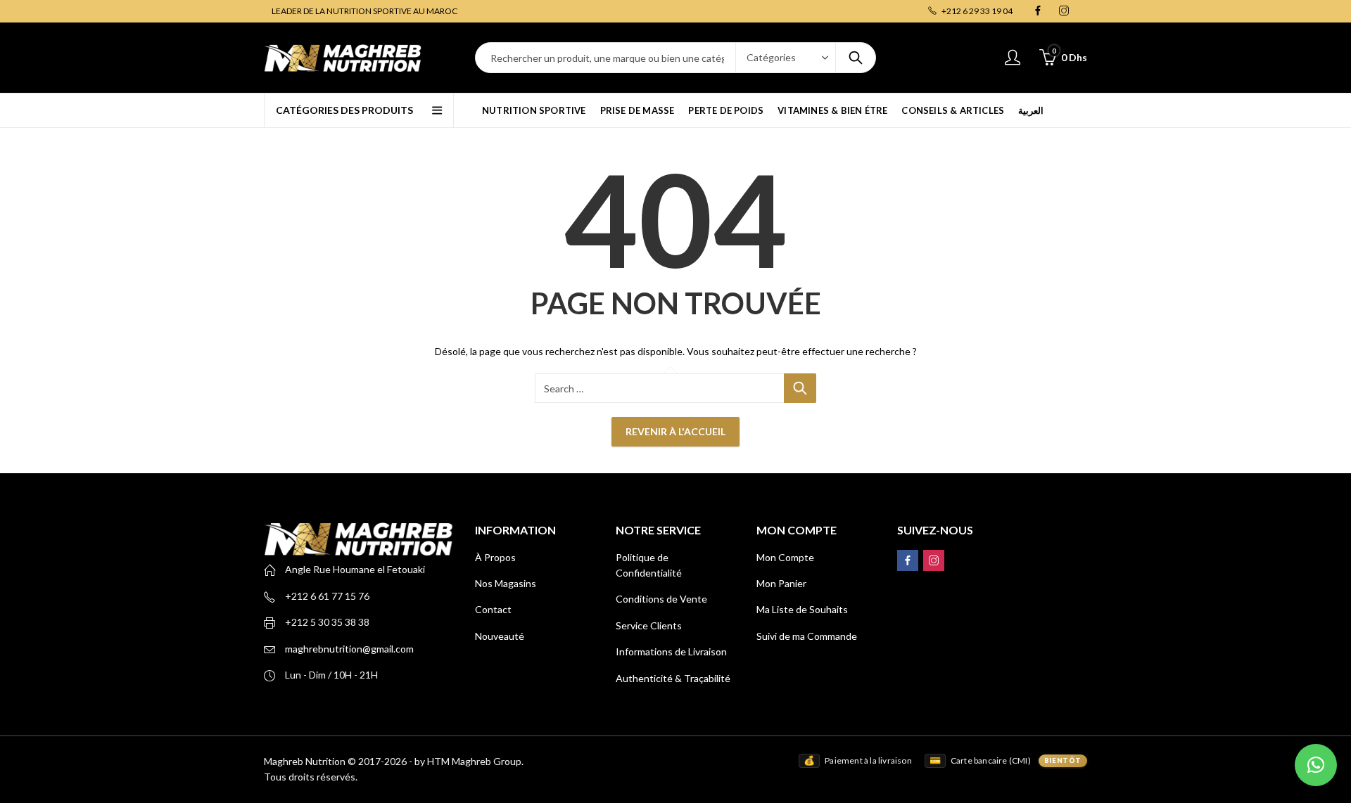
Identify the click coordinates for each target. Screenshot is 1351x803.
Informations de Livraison (671, 651)
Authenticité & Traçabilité (673, 678)
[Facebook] (1037, 11)
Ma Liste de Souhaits (802, 609)
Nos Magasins (505, 583)
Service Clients (649, 625)
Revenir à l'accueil (675, 431)
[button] (1316, 765)
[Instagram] (1063, 11)
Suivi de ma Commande (806, 636)
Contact (493, 609)
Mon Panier (781, 583)
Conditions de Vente (661, 599)
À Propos (495, 557)
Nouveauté (499, 636)
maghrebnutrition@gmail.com (349, 649)
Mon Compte (785, 557)
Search (855, 57)
